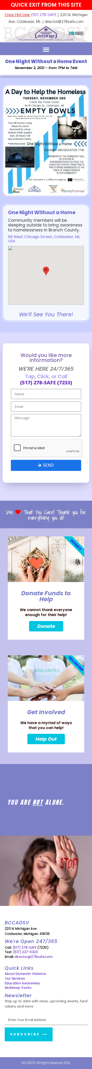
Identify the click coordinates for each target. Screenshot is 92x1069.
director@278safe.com (33, 956)
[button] (46, 49)
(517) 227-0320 (25, 952)
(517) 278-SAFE (43, 14)
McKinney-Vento (18, 987)
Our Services (15, 978)
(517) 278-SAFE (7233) (46, 382)
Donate (46, 626)
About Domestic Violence (25, 973)
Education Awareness (22, 983)
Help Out (46, 739)
